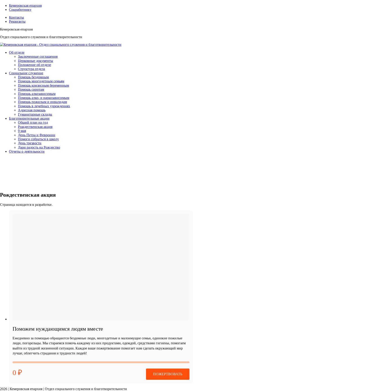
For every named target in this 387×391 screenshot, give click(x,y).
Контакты (16, 17)
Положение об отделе (34, 65)
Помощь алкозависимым (37, 94)
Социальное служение (26, 73)
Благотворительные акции (29, 118)
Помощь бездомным (33, 77)
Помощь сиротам (31, 89)
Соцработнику (20, 9)
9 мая (22, 131)
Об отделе (16, 52)
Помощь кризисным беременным (43, 85)
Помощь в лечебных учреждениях (44, 106)
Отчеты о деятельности (27, 151)
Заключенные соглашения (38, 56)
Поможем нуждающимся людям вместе (58, 329)
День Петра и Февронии (36, 135)
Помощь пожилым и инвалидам (42, 102)
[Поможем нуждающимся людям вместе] (101, 267)
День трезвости (29, 143)
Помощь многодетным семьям (41, 81)
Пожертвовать (167, 374)
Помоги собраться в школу (38, 139)
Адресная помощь (31, 110)
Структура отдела (31, 69)
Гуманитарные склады (35, 114)
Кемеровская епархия (25, 5)
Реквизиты (17, 21)
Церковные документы (35, 61)
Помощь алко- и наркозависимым (43, 98)
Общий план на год (33, 122)
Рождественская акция (35, 127)
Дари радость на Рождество (39, 147)
